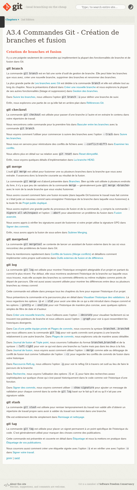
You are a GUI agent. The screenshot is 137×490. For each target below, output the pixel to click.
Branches (74, 181)
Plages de (61, 328)
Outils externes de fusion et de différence (80, 258)
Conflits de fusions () (71, 254)
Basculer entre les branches (93, 124)
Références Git (95, 102)
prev (9, 458)
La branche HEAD (84, 159)
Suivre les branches (24, 97)
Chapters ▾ (12, 19)
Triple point (42, 342)
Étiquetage (79, 438)
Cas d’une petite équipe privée (30, 328)
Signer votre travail (23, 452)
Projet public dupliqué (34, 203)
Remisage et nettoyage (71, 417)
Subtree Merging (77, 232)
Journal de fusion (22, 342)
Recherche (19, 373)
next (17, 458)
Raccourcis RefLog (23, 364)
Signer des (17, 226)
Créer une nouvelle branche (80, 87)
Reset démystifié (88, 153)
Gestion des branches (85, 91)
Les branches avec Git (47, 83)
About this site (18, 484)
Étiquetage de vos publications (23, 442)
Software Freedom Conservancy (116, 484)
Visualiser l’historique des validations (104, 297)
